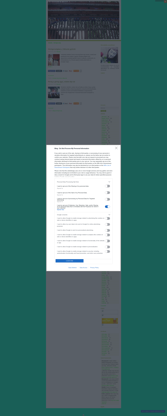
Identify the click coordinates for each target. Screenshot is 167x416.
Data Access (83, 267)
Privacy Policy (94, 267)
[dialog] (83, 208)
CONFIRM (69, 261)
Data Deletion (72, 267)
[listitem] (83, 182)
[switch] (107, 186)
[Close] (117, 148)
